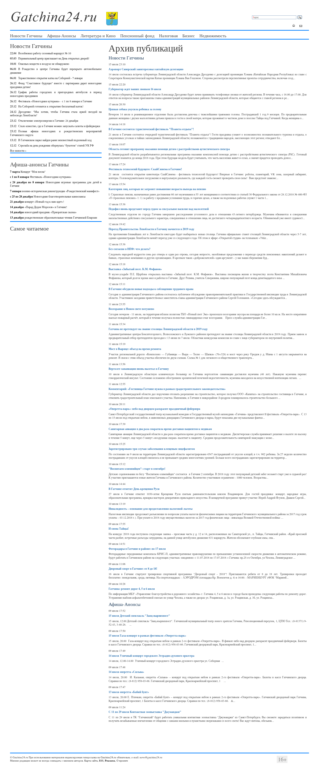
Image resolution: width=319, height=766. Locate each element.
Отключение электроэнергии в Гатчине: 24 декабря (48, 120)
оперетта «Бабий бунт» (129, 692)
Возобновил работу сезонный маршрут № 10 (44, 53)
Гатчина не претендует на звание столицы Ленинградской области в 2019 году (158, 329)
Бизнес (188, 35)
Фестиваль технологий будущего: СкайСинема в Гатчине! (145, 169)
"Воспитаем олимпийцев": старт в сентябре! (137, 469)
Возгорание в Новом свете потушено (131, 309)
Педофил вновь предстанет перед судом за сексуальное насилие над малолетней (159, 209)
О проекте (122, 760)
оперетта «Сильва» (126, 672)
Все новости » (18, 150)
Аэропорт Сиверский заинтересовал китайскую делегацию (146, 69)
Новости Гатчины (26, 35)
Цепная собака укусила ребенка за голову (135, 109)
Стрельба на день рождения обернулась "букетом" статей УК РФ (56, 145)
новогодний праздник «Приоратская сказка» (43, 212)
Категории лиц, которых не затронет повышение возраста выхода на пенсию (157, 189)
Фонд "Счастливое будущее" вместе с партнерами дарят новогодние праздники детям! (56, 85)
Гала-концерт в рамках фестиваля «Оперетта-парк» (147, 636)
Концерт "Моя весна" (28, 171)
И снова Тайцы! (119, 529)
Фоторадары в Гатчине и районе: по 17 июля (137, 549)
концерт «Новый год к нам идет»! (37, 201)
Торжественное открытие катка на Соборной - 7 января (50, 78)
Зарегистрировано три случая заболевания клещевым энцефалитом (152, 449)
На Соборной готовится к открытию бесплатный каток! (50, 106)
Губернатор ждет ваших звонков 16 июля (135, 89)
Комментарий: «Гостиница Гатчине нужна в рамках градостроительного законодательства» (167, 389)
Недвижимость (212, 35)
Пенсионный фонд (137, 35)
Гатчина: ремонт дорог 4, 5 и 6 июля (132, 589)
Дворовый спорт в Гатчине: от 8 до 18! (133, 569)
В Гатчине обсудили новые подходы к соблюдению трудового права (151, 289)
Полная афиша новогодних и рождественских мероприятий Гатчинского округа (56, 133)
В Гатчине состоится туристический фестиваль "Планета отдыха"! (151, 129)
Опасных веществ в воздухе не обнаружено (43, 64)
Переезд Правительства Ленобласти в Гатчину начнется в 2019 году (151, 229)
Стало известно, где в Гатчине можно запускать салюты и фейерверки (59, 126)
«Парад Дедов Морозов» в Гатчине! (38, 207)
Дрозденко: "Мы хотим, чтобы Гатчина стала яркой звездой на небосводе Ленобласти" (56, 113)
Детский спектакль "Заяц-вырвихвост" (139, 616)
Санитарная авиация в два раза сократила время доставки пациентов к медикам (160, 429)
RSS (101, 760)
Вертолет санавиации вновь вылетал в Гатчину (139, 369)
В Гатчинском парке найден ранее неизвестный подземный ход (55, 140)
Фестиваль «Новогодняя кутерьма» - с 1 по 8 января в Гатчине (55, 101)
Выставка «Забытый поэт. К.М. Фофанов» (135, 269)
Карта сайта (91, 760)
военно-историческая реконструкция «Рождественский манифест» (54, 191)
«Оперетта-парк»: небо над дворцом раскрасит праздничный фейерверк (154, 409)
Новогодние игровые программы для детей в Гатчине (56, 184)
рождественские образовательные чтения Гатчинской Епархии (53, 217)
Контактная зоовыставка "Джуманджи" (145, 712)
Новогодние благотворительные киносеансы (47, 196)
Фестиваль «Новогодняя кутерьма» (40, 177)
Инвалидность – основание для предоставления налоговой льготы (150, 509)
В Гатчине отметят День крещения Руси (134, 489)
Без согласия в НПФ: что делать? (129, 249)
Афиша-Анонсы (61, 35)
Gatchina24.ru (108, 757)
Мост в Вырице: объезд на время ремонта (135, 349)
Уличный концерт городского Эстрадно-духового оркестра (151, 656)
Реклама (110, 760)
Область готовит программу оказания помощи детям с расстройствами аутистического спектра (169, 149)
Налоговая (168, 35)
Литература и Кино (98, 35)
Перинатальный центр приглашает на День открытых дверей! (53, 58)
